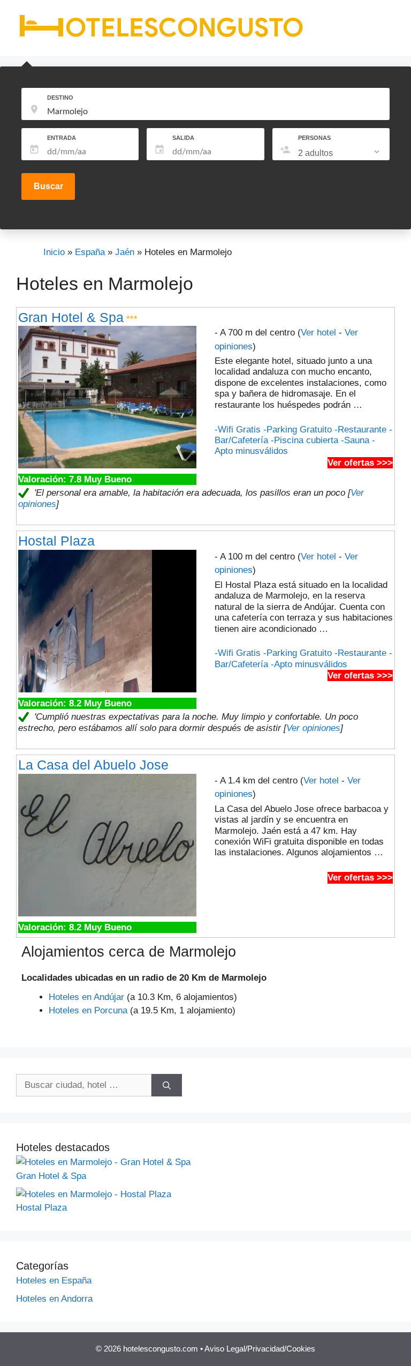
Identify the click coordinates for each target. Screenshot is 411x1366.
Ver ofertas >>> (360, 463)
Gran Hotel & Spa (71, 317)
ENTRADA (61, 138)
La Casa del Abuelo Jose (93, 764)
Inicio (54, 252)
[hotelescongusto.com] (161, 36)
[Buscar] (166, 1085)
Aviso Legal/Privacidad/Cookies (259, 1348)
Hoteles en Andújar (86, 997)
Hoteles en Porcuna (88, 1010)
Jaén (124, 252)
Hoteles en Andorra (54, 1299)
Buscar (48, 186)
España (90, 252)
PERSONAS (314, 138)
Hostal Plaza (56, 540)
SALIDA (183, 138)
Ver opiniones (313, 728)
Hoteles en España (54, 1280)
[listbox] (340, 153)
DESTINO (60, 97)
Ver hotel (318, 332)
